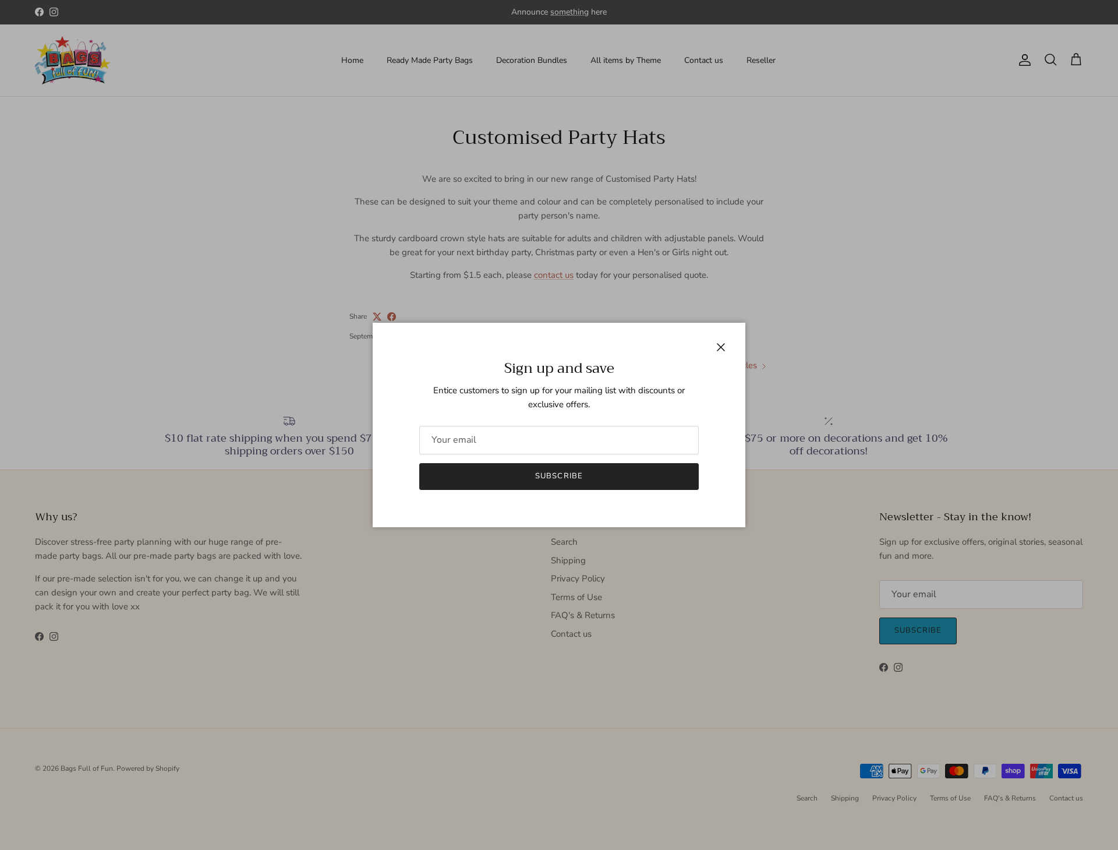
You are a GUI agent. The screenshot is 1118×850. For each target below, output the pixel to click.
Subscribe (558, 476)
